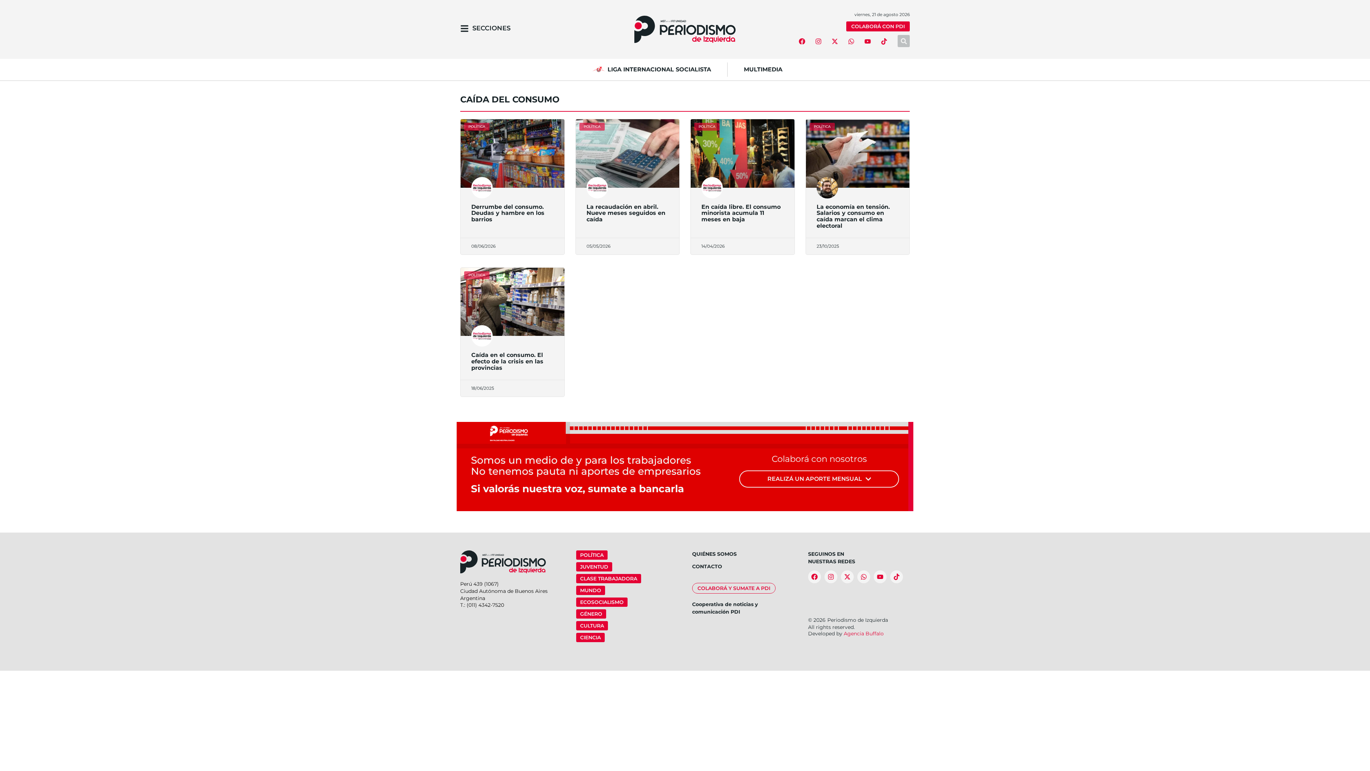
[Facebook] (802, 41)
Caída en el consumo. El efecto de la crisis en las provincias (507, 361)
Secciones (491, 28)
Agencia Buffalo (864, 633)
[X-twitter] (834, 41)
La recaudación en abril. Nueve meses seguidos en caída (626, 213)
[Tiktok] (884, 41)
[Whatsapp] (851, 41)
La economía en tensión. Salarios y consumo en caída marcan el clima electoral (853, 216)
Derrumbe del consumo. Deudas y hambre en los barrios (507, 213)
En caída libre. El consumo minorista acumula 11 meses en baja (741, 213)
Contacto (707, 566)
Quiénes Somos (714, 554)
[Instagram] (818, 41)
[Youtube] (867, 41)
